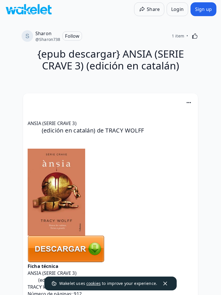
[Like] (194, 36)
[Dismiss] (165, 283)
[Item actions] (188, 102)
